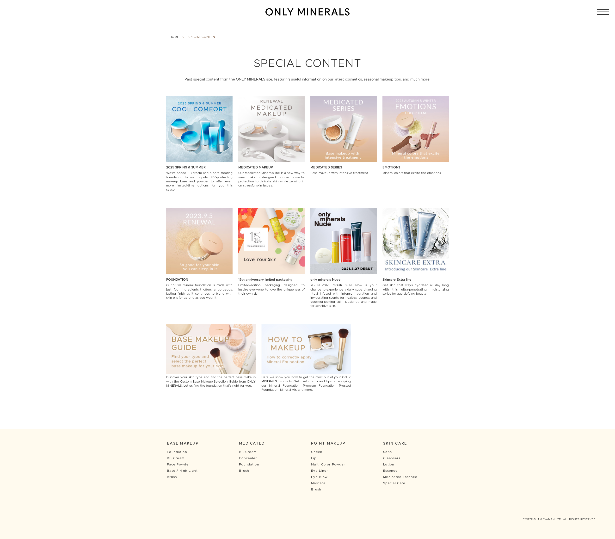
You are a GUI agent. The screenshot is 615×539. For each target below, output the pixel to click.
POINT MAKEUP (328, 443)
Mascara (318, 483)
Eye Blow (319, 477)
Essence (390, 470)
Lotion (388, 464)
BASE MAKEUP (183, 443)
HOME (174, 37)
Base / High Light (182, 470)
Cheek (316, 452)
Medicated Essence (400, 477)
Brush (172, 477)
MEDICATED (252, 443)
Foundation (177, 452)
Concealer (248, 458)
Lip (313, 458)
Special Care (394, 483)
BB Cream (175, 458)
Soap (387, 452)
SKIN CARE (395, 443)
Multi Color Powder (328, 464)
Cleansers (391, 458)
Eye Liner (319, 470)
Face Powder (178, 464)
